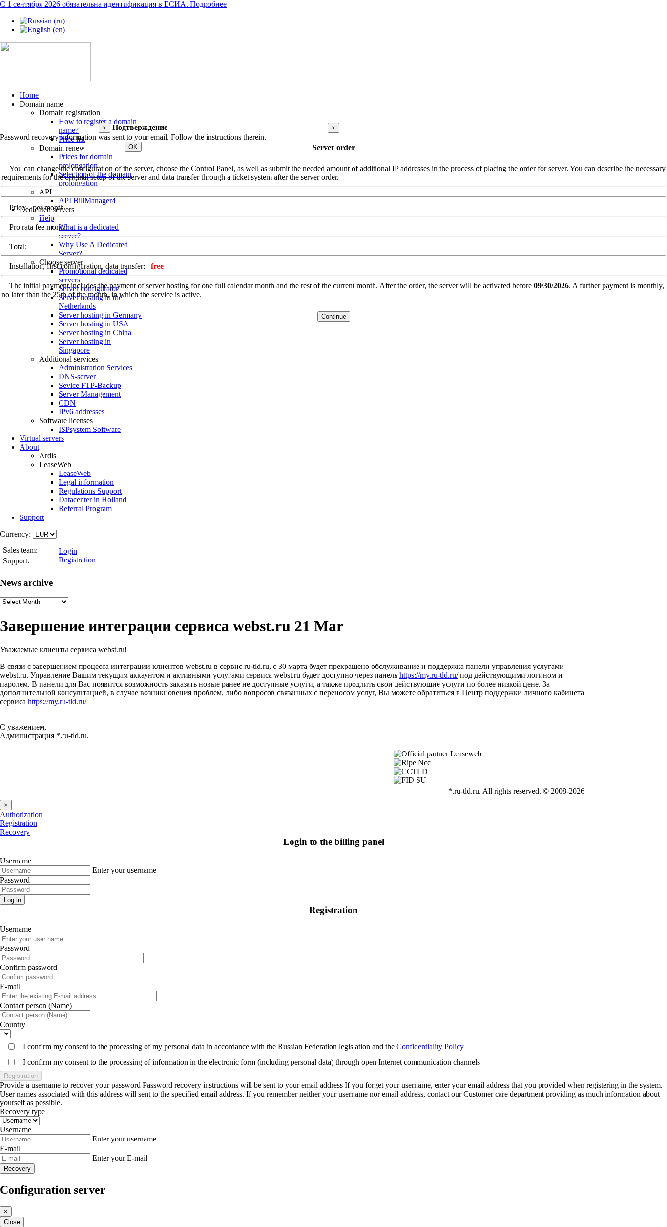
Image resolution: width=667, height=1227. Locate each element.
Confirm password (28, 967)
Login (68, 551)
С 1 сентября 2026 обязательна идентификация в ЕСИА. (113, 4)
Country (12, 1024)
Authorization (21, 814)
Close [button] (12, 1222)
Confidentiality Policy (430, 1046)
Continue (333, 316)
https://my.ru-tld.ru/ (428, 675)
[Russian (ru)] (42, 21)
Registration (77, 560)
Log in (12, 900)
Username (15, 861)
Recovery (15, 832)
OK (133, 147)
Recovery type (22, 1111)
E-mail (10, 986)
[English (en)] (42, 29)
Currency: (15, 534)
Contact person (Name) (36, 1005)
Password (15, 880)
